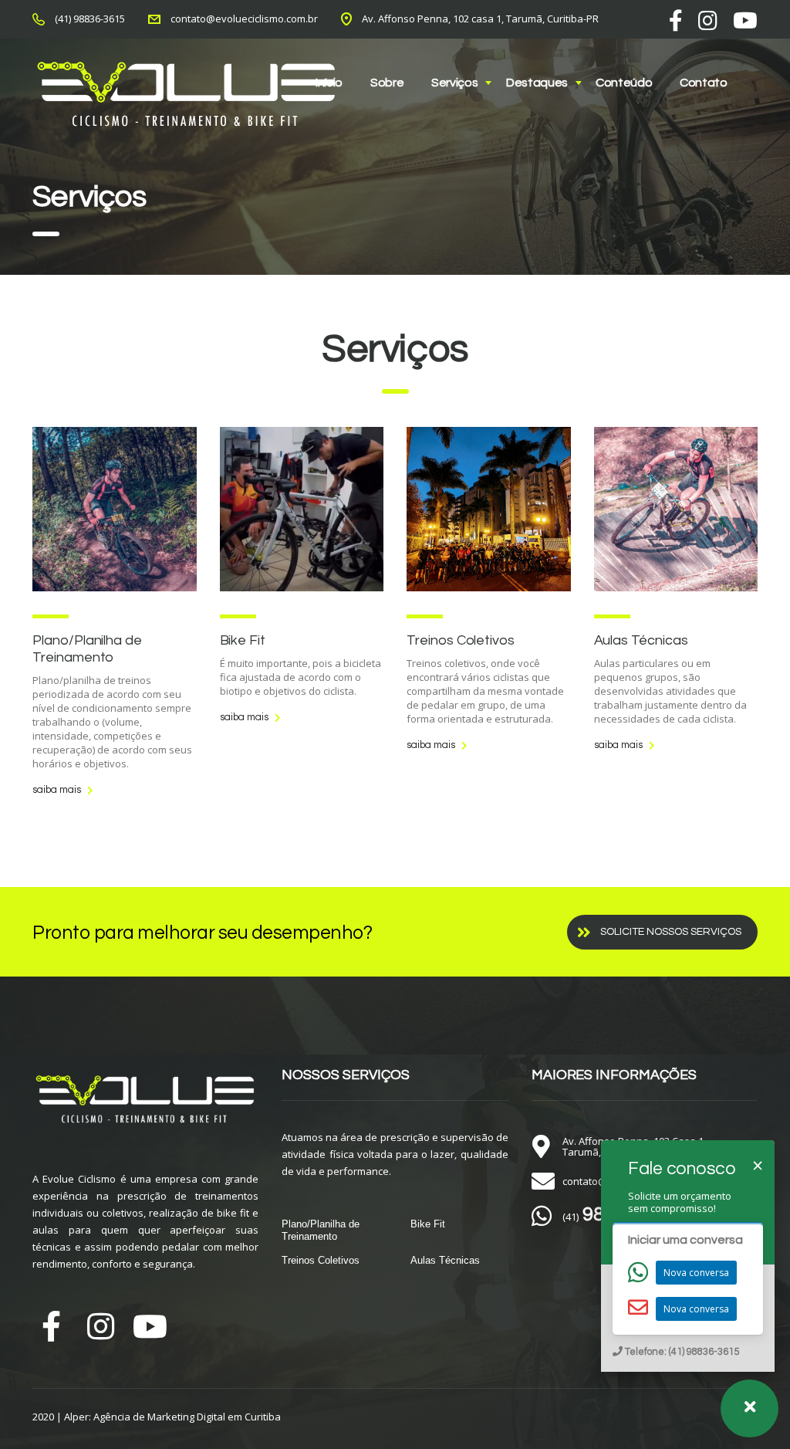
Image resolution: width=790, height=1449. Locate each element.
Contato (704, 82)
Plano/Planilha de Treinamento (321, 1230)
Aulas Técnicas (641, 640)
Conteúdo (624, 82)
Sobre (386, 82)
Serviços (454, 82)
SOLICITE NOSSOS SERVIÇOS (670, 931)
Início (329, 82)
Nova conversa (696, 1272)
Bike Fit (243, 640)
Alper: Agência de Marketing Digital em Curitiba (172, 1417)
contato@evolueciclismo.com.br (244, 18)
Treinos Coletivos (461, 640)
